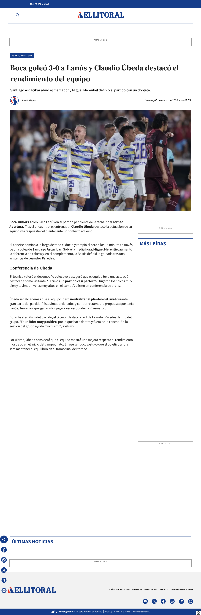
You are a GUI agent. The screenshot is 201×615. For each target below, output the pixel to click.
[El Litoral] (100, 15)
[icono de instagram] (190, 601)
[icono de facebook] (163, 601)
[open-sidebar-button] (10, 15)
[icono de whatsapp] (172, 601)
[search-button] (17, 15)
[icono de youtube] (145, 601)
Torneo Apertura (22, 55)
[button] (4, 550)
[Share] (4, 539)
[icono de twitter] (154, 601)
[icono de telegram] (181, 601)
